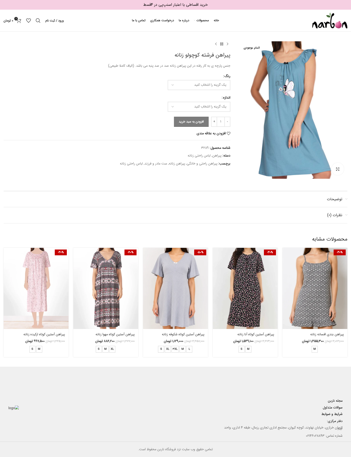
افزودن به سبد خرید (191, 121)
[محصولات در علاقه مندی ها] (28, 20)
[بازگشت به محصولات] (222, 44)
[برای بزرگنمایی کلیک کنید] (338, 169)
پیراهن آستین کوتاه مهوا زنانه (115, 334)
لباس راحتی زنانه (199, 155)
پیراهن (216, 155)
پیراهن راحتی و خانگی (202, 163)
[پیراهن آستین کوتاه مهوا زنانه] (105, 288)
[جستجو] (38, 20)
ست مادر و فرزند (156, 163)
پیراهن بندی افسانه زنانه (327, 334)
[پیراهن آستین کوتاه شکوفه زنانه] (175, 288)
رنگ (227, 76)
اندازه (226, 97)
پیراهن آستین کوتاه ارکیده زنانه (44, 334)
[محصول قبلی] (227, 44)
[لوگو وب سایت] (329, 20)
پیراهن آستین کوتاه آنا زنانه (255, 334)
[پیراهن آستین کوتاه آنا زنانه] (245, 288)
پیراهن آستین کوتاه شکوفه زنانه (183, 334)
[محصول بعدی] (216, 44)
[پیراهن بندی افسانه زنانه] (314, 288)
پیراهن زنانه (177, 163)
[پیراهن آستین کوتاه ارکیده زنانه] (36, 288)
